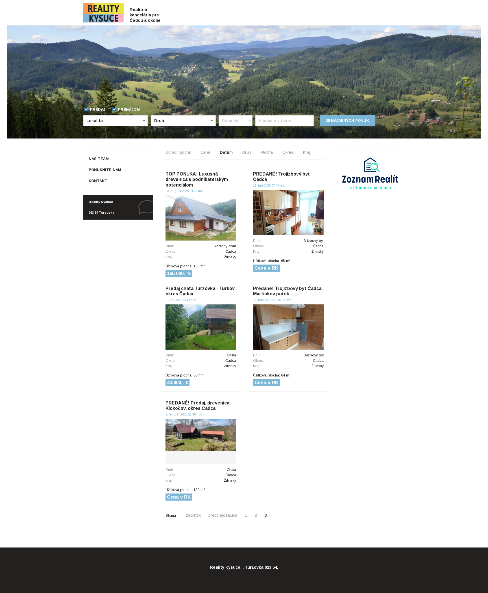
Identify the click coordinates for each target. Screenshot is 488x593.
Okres (287, 152)
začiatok (193, 515)
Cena (205, 152)
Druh (246, 152)
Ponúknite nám (105, 170)
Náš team (99, 159)
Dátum (226, 152)
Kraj (306, 152)
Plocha (267, 152)
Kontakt (98, 181)
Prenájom (129, 109)
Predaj (97, 109)
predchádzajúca (222, 515)
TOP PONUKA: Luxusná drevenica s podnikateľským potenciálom (196, 179)
